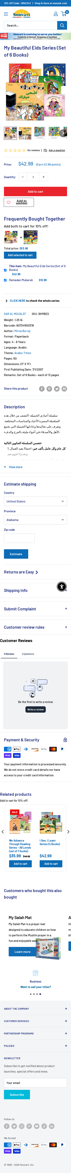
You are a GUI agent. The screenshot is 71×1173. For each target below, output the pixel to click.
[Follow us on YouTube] (36, 1126)
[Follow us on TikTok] (44, 1126)
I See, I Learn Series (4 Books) (50, 842)
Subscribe (17, 1094)
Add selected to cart (20, 255)
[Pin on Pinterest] (49, 388)
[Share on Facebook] (42, 388)
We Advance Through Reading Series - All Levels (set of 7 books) (20, 846)
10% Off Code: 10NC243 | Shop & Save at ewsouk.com (35, 3)
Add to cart (35, 191)
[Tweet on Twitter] (57, 388)
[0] (63, 13)
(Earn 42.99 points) (48, 164)
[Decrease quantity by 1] (23, 177)
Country (9, 492)
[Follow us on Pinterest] (29, 1126)
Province (10, 511)
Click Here (18, 300)
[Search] (62, 25)
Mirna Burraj (22, 331)
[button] (10, 133)
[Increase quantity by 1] (43, 177)
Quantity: (10, 177)
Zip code (9, 529)
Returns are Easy (19, 571)
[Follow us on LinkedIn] (51, 1126)
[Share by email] (64, 388)
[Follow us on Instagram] (21, 1126)
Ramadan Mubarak (21, 280)
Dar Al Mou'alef (15, 314)
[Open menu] (6, 14)
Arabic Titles (22, 353)
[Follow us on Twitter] (14, 1126)
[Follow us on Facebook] (6, 1126)
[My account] (56, 14)
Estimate (16, 554)
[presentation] (3, 831)
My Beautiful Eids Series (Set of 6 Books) (37, 268)
